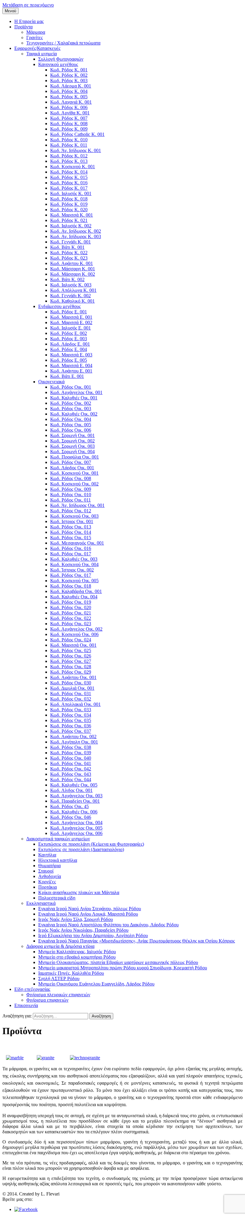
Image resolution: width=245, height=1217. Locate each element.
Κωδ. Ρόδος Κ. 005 (69, 96)
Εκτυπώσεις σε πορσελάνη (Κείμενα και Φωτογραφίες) (91, 844)
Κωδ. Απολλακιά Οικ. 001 (75, 704)
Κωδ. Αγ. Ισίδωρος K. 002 (75, 231)
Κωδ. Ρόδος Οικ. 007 (70, 462)
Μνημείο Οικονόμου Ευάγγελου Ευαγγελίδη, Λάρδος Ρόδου (96, 983)
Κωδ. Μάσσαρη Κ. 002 (72, 274)
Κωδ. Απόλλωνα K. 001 (73, 290)
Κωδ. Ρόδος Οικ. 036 (70, 725)
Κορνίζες (47, 881)
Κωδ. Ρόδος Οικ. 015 (70, 537)
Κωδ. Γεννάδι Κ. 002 (70, 295)
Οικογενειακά (51, 381)
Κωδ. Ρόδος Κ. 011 (68, 145)
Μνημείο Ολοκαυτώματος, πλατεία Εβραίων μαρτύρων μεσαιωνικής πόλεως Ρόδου (118, 962)
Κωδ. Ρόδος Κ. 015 (69, 177)
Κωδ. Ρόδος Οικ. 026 (70, 655)
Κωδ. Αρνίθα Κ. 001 (70, 112)
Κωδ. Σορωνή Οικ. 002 (72, 440)
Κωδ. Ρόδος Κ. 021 (69, 220)
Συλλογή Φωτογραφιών (60, 59)
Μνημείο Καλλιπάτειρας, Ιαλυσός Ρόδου (77, 951)
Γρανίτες (34, 37)
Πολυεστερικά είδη (56, 897)
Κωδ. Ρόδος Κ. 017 (69, 188)
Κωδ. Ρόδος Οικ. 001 (70, 387)
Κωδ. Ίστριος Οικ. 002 (72, 569)
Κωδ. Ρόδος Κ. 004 (69, 91)
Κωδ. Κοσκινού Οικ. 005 (74, 580)
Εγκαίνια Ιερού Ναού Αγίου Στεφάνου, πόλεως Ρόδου (89, 908)
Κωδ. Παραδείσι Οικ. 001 (75, 801)
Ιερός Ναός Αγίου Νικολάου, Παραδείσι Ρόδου (83, 930)
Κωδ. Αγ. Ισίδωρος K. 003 (75, 236)
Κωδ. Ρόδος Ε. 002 (68, 333)
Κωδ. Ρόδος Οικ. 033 (70, 709)
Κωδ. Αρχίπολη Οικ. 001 (74, 741)
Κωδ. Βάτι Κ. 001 (67, 247)
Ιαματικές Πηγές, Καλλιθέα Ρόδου (71, 973)
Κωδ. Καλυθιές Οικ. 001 (73, 397)
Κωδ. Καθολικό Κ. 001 (72, 301)
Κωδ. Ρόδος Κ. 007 (69, 118)
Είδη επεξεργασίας (32, 989)
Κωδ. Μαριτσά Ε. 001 (71, 317)
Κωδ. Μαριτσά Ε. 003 (71, 354)
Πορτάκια (47, 887)
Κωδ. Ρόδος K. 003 (69, 80)
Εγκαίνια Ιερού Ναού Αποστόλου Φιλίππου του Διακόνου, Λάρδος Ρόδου (108, 924)
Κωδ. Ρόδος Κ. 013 (69, 161)
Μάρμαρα (35, 32)
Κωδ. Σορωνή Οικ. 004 (72, 451)
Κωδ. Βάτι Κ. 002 (67, 279)
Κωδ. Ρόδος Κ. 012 (69, 155)
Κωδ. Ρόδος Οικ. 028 (70, 666)
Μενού (10, 11)
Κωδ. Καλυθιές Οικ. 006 (73, 811)
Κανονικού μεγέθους (58, 64)
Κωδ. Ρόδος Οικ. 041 (70, 763)
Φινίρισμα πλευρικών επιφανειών (58, 994)
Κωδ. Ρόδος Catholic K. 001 (77, 134)
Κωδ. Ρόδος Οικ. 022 (70, 618)
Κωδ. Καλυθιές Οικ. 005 (73, 784)
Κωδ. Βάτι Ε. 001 (67, 376)
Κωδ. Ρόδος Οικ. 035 (70, 720)
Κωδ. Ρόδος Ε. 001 (68, 311)
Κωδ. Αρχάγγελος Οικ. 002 (76, 629)
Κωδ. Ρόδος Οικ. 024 (70, 639)
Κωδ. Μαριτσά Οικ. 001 (73, 645)
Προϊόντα (23, 26)
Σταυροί (45, 870)
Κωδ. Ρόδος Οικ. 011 (70, 499)
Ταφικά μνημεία (41, 53)
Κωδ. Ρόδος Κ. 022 (69, 252)
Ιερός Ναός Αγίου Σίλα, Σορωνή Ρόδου (75, 919)
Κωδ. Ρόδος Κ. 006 (69, 107)
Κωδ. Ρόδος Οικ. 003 (70, 408)
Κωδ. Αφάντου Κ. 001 (71, 263)
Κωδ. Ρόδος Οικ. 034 (70, 715)
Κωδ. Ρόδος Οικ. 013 (70, 526)
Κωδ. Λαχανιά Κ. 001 (71, 102)
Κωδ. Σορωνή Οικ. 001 (72, 435)
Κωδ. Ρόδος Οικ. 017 (70, 553)
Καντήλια (47, 854)
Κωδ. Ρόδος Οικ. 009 (70, 489)
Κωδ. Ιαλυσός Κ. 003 (70, 284)
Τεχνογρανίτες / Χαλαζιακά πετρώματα (63, 42)
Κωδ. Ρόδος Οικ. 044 (70, 779)
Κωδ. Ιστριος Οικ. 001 (71, 521)
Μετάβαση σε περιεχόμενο (28, 4)
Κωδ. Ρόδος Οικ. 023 (70, 623)
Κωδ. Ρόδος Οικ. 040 (70, 758)
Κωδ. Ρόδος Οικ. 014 (70, 532)
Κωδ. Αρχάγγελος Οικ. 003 (76, 795)
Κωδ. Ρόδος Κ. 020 (69, 209)
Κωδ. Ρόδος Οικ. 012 (70, 510)
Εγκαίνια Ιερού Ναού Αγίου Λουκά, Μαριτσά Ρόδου (88, 913)
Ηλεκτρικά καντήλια (57, 860)
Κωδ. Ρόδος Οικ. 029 (70, 672)
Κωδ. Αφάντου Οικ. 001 (73, 677)
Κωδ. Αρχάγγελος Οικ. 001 (76, 392)
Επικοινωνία (26, 1005)
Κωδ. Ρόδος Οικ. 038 (70, 747)
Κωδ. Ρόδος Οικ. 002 (70, 403)
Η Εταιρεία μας (29, 21)
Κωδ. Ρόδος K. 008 (69, 123)
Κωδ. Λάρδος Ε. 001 (70, 344)
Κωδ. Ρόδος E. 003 (68, 338)
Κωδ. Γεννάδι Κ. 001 (70, 241)
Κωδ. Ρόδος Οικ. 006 (70, 430)
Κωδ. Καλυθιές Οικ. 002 (73, 413)
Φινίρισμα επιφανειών (47, 1000)
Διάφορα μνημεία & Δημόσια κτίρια (60, 946)
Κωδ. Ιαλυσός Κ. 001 (70, 193)
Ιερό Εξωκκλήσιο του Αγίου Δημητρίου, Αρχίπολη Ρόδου (93, 935)
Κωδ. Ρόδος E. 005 (68, 360)
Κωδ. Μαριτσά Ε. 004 (71, 365)
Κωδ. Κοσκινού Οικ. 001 (74, 473)
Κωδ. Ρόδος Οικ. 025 (70, 650)
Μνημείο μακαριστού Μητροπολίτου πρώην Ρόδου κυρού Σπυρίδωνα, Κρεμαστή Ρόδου (122, 967)
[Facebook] (26, 1209)
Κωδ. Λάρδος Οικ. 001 (72, 467)
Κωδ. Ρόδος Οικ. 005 (70, 424)
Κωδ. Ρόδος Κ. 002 (69, 75)
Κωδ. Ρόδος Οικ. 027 (70, 661)
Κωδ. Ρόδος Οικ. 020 (70, 607)
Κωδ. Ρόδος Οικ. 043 (70, 774)
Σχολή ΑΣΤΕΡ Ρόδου (58, 978)
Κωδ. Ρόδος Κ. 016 (69, 182)
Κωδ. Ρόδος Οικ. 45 (69, 806)
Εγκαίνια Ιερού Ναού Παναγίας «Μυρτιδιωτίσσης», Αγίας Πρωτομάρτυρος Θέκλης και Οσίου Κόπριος (136, 940)
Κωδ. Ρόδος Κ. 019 (69, 204)
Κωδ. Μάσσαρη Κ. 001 (72, 268)
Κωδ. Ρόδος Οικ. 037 (70, 731)
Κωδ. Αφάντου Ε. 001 (71, 370)
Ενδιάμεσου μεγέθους (59, 306)
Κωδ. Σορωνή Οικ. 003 (72, 446)
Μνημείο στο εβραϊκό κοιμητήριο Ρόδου (77, 957)
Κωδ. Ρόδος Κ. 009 (69, 128)
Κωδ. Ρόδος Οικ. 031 (70, 693)
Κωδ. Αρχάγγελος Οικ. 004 (76, 822)
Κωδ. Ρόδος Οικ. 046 (70, 817)
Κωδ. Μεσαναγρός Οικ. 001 (77, 542)
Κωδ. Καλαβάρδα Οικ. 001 (76, 591)
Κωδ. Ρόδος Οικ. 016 (70, 548)
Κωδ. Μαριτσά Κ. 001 (71, 214)
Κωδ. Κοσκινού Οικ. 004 (74, 564)
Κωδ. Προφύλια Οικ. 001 (74, 456)
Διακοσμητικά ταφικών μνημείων (58, 838)
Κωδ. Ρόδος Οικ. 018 (70, 585)
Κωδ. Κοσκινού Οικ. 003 (74, 516)
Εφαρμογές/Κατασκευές (37, 48)
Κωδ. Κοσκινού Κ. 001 (72, 166)
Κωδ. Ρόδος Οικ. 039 (70, 752)
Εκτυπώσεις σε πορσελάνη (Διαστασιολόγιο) (81, 849)
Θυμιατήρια (49, 865)
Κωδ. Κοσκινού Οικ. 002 (74, 483)
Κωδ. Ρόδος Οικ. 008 (70, 478)
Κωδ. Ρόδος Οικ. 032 (70, 698)
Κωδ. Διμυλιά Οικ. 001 (72, 688)
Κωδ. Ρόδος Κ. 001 (69, 69)
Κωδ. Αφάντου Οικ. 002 (73, 736)
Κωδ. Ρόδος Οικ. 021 (70, 612)
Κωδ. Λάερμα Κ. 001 (70, 85)
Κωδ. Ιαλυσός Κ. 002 (70, 225)
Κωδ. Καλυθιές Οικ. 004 (73, 596)
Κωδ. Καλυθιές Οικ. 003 (73, 559)
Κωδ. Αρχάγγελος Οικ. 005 (76, 827)
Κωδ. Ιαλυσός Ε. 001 (70, 327)
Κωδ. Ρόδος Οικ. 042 (70, 768)
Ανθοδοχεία (49, 876)
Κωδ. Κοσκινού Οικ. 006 (74, 634)
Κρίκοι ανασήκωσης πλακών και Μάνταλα (78, 892)
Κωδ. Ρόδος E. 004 (68, 349)
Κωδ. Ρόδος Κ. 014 (69, 171)
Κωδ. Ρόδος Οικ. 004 (70, 419)
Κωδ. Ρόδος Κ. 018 (69, 198)
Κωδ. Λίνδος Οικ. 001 (71, 790)
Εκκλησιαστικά (41, 903)
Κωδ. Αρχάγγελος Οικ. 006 (76, 833)
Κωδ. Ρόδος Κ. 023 (69, 257)
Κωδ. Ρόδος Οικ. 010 (70, 494)
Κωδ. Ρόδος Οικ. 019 (70, 602)
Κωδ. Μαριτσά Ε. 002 (71, 322)
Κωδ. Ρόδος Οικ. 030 (70, 682)
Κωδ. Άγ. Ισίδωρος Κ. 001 (75, 150)
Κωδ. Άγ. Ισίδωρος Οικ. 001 (77, 505)
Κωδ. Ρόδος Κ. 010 (69, 139)
